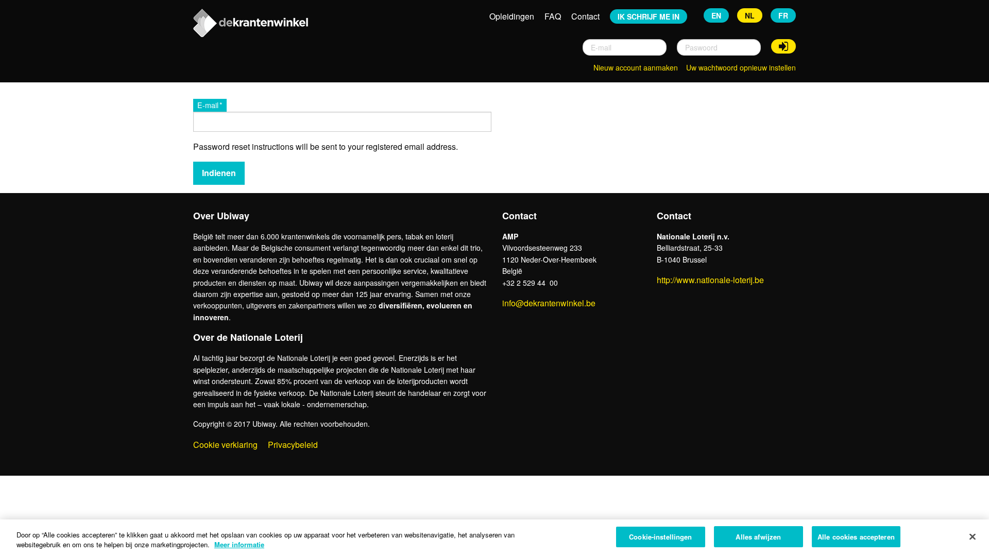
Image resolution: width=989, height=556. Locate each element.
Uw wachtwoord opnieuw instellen (741, 67)
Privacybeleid (293, 444)
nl (750, 15)
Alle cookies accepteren (856, 537)
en (716, 15)
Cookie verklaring (225, 444)
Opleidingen (511, 16)
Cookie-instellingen (660, 537)
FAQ (552, 16)
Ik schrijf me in (648, 16)
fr (783, 15)
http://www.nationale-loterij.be (710, 280)
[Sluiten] (972, 536)
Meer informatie (239, 545)
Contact (585, 16)
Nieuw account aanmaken (635, 67)
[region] (494, 537)
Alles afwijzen (758, 537)
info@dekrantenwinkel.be (548, 303)
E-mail (207, 104)
